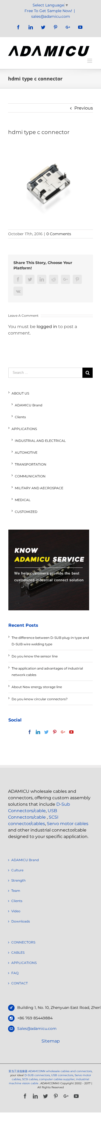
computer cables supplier (57, 1079)
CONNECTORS (23, 942)
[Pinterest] (55, 732)
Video (15, 911)
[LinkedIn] (38, 732)
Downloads (20, 921)
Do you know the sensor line (35, 656)
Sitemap (50, 1041)
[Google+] (63, 732)
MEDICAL (22, 500)
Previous (83, 108)
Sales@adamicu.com (37, 1028)
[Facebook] (29, 732)
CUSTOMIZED (26, 512)
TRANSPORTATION (30, 464)
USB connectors (62, 1075)
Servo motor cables (67, 823)
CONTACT (19, 983)
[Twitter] (46, 732)
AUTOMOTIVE (26, 452)
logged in (47, 326)
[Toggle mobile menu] (90, 61)
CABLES (18, 952)
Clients (20, 417)
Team (15, 891)
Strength (18, 880)
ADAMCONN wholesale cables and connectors (60, 1071)
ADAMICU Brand (28, 405)
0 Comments (58, 233)
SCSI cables (30, 1079)
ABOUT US (20, 393)
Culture (17, 870)
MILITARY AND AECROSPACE (39, 488)
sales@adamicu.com (50, 16)
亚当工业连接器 (18, 1071)
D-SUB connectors (37, 1075)
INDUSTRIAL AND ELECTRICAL (40, 441)
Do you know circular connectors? (40, 699)
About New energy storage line (37, 687)
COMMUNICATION (30, 476)
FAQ (15, 973)
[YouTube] (71, 732)
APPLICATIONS (24, 429)
